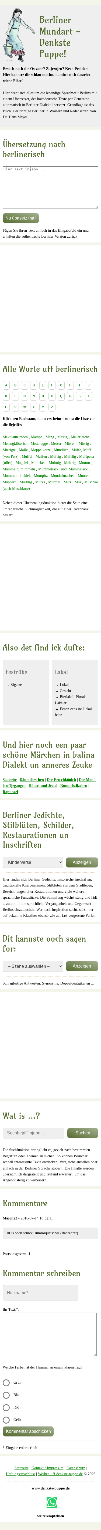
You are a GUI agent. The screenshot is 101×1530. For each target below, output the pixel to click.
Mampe (36, 437)
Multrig (70, 463)
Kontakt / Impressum (48, 1468)
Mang (50, 437)
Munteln (84, 476)
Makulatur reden (15, 437)
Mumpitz (41, 476)
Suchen (82, 1133)
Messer (56, 444)
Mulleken (38, 463)
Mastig (62, 437)
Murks (40, 482)
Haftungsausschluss (20, 1474)
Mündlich (61, 450)
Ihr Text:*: (11, 1309)
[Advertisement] (50, 298)
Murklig (26, 482)
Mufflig (70, 456)
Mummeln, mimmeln (19, 469)
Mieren (70, 444)
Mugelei (22, 463)
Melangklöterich (15, 444)
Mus (78, 482)
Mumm (84, 463)
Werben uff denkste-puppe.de (60, 1474)
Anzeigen (82, 862)
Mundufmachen (63, 476)
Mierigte (9, 450)
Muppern (9, 482)
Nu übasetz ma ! (20, 218)
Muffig (55, 456)
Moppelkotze (41, 450)
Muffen (41, 456)
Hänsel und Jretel (43, 786)
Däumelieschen (32, 780)
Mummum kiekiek (17, 476)
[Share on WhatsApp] (52, 1502)
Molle (23, 450)
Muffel (27, 456)
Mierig (84, 444)
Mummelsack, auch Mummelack (63, 469)
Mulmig (55, 463)
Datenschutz (76, 1468)
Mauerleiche (80, 437)
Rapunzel (10, 792)
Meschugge (39, 444)
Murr (67, 482)
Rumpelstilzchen (73, 786)
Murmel (54, 482)
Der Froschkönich (61, 780)
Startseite (10, 780)
